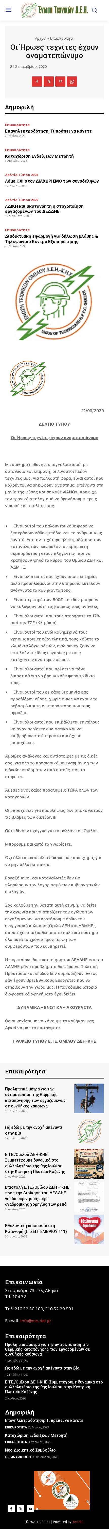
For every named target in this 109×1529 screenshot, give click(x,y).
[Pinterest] (60, 81)
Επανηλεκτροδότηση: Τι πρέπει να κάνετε (48, 131)
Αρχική (41, 38)
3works (77, 1521)
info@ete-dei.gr (35, 1321)
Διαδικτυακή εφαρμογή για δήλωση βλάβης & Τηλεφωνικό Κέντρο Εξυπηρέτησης (51, 239)
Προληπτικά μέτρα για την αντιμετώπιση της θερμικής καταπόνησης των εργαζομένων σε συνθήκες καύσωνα (47, 1349)
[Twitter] (49, 81)
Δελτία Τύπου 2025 (21, 174)
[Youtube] (30, 1508)
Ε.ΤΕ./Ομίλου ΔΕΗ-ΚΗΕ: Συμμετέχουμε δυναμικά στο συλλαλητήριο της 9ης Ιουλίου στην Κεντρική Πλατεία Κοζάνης (54, 1387)
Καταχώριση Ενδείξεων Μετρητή (39, 156)
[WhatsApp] (72, 81)
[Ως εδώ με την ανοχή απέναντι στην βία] (89, 1131)
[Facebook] (37, 81)
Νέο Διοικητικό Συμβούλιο (30, 1450)
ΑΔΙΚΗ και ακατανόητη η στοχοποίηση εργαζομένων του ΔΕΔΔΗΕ (44, 209)
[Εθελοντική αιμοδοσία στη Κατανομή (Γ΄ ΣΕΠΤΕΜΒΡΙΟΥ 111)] (89, 1229)
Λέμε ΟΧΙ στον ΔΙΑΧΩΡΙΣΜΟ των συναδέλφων (52, 181)
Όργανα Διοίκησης (19, 1457)
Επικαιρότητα (62, 38)
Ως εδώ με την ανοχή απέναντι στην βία (42, 1368)
